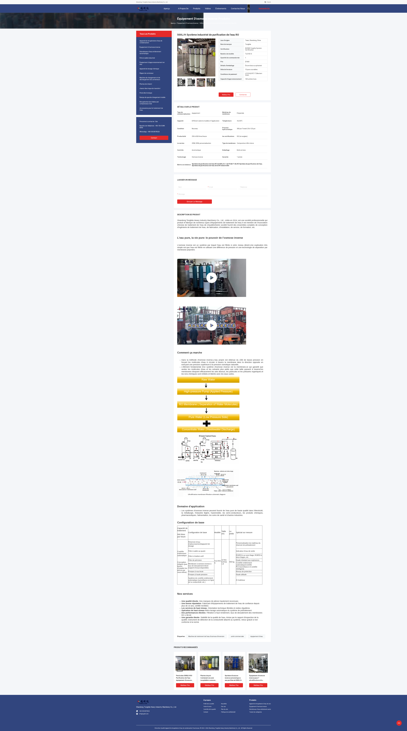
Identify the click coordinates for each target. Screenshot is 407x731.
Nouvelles (224, 704)
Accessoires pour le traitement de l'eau (151, 109)
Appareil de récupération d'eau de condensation (151, 42)
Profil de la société (209, 704)
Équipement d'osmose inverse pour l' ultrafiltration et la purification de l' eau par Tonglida (257, 678)
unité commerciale (237, 636)
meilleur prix (226, 95)
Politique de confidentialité (228, 712)
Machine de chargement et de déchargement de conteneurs (150, 78)
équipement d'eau (256, 636)
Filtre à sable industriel (147, 58)
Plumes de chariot (146, 84)
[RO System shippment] (211, 325)
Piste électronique (146, 93)
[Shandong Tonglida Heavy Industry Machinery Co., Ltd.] (143, 8)
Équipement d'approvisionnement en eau (152, 63)
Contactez (243, 95)
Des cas (223, 706)
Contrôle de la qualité (210, 709)
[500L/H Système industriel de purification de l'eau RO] (196, 57)
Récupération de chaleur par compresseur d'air (149, 103)
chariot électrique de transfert (150, 88)
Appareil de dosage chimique (149, 69)
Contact (154, 138)
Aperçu (173, 23)
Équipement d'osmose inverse (187, 23)
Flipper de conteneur (146, 73)
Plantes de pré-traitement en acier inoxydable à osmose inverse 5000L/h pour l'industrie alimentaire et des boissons (209, 678)
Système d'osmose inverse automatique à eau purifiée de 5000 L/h (233, 678)
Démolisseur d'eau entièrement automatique (150, 52)
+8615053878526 (154, 132)
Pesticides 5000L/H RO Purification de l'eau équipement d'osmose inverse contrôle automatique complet (184, 678)
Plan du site (224, 709)
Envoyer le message (194, 202)
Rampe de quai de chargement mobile (152, 97)
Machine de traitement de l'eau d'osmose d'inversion (206, 636)
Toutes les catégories (255, 712)
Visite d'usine (207, 706)
